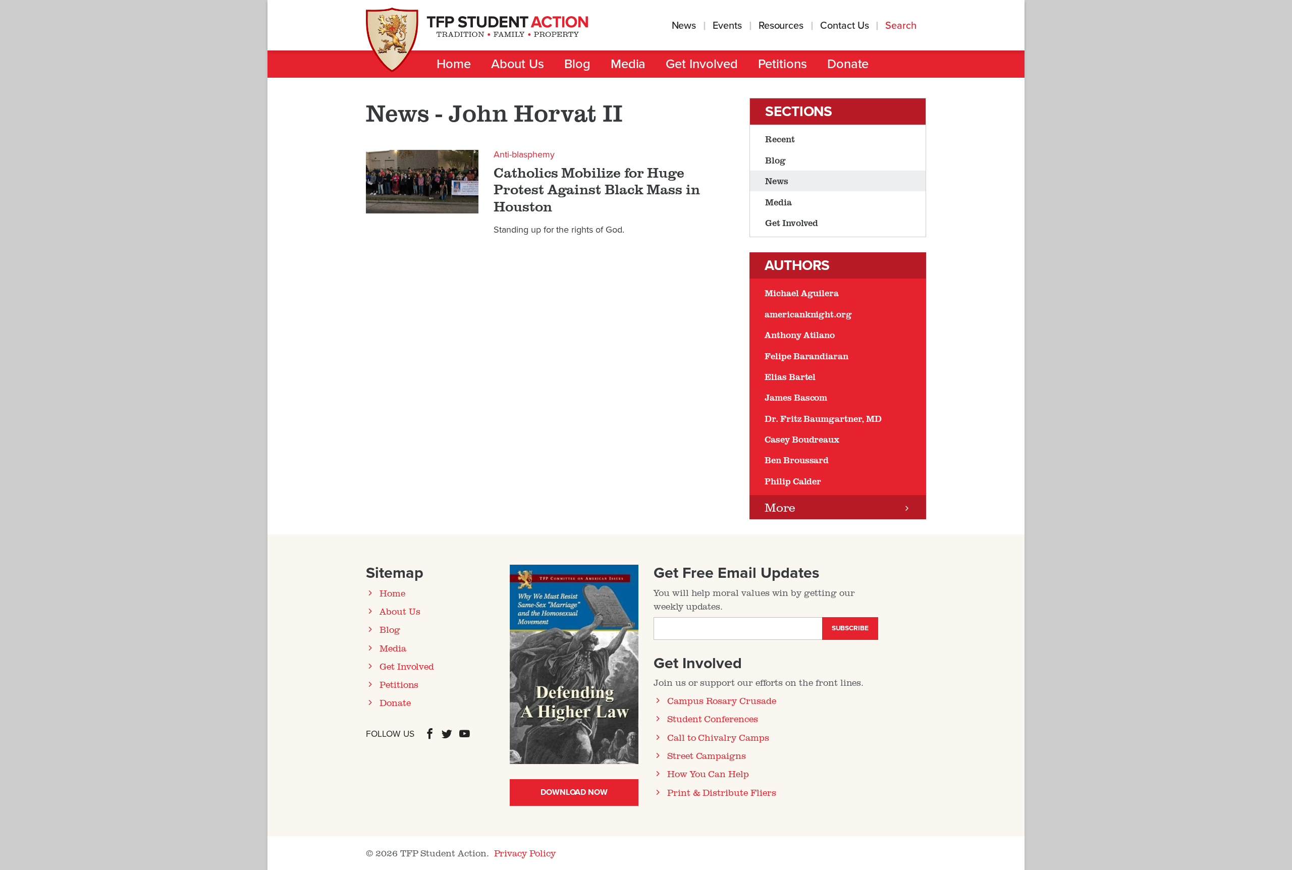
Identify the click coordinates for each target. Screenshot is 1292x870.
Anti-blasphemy (524, 154)
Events (727, 26)
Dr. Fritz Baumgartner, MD (823, 418)
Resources (781, 26)
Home (454, 64)
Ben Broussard (797, 460)
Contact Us (844, 26)
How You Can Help (708, 774)
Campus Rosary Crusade (721, 700)
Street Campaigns (706, 755)
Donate (848, 64)
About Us (517, 64)
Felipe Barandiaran (806, 356)
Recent (780, 139)
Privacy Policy (525, 853)
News (684, 26)
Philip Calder (793, 481)
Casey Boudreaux (802, 439)
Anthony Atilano (800, 335)
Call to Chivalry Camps (718, 737)
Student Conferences (712, 719)
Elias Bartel (790, 376)
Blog (577, 64)
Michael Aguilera (802, 293)
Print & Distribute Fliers (721, 792)
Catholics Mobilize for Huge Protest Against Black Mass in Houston (597, 189)
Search (902, 26)
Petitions (782, 64)
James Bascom (796, 397)
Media (628, 64)
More (780, 507)
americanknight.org (808, 314)
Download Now (574, 792)
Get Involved (701, 64)
